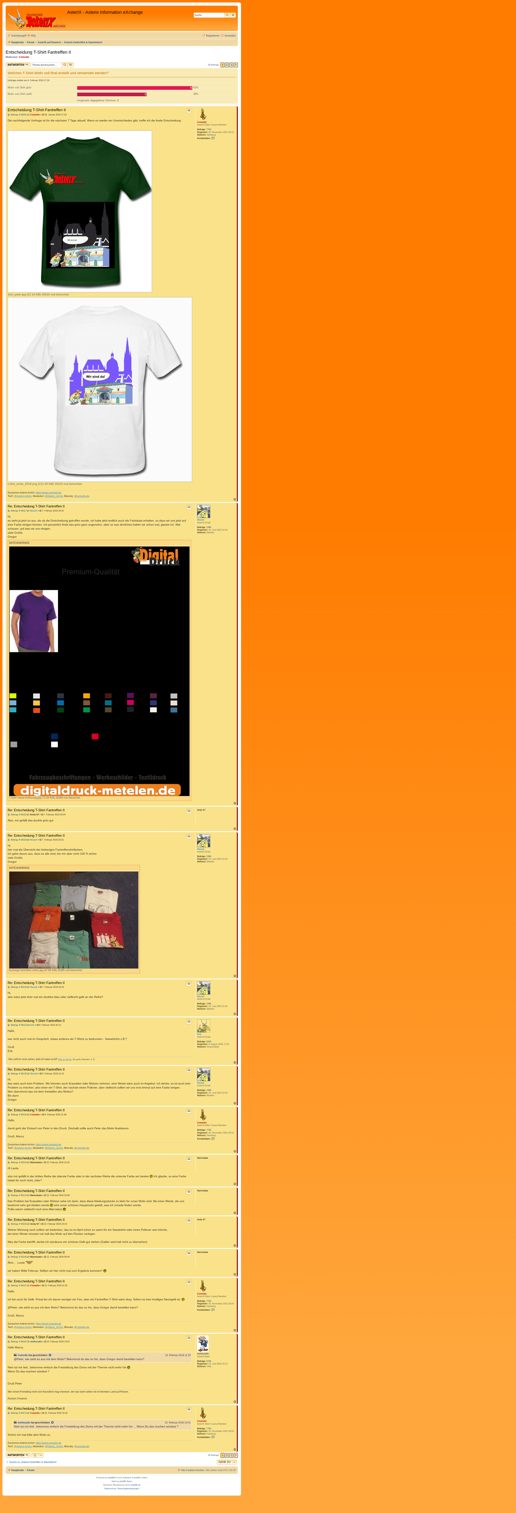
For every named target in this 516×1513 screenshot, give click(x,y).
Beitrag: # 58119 (18, 840)
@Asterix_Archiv (54, 496)
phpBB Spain (126, 1481)
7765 (208, 129)
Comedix (24, 57)
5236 (208, 1361)
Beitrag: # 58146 (18, 1257)
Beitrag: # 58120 (18, 987)
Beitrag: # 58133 (18, 1162)
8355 (208, 1041)
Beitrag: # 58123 (18, 1025)
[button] (236, 65)
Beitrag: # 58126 (18, 1114)
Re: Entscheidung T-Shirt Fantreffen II (36, 506)
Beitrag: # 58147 (18, 1285)
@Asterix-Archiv (23, 496)
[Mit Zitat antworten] (188, 110)
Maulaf (200, 520)
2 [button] (227, 64)
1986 (208, 527)
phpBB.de (135, 1485)
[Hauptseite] (37, 18)
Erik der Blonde (65, 1059)
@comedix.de (81, 496)
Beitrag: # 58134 (18, 1195)
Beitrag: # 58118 (18, 814)
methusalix (203, 1353)
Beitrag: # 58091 (18, 114)
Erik (199, 1034)
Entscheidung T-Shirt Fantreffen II (38, 52)
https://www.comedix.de (48, 492)
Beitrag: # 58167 (18, 1341)
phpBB (111, 1477)
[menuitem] (31, 36)
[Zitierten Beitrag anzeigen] (50, 1355)
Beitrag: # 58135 (18, 1224)
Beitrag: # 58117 (18, 510)
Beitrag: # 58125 (18, 1073)
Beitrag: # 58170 (18, 1413)
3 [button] (231, 64)
